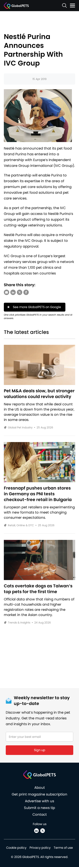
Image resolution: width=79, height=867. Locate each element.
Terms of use (63, 847)
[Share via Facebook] (26, 292)
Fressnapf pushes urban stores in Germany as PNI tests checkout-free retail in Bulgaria (38, 494)
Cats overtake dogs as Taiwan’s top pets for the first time (38, 589)
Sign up (39, 750)
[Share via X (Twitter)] (19, 292)
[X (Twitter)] (42, 830)
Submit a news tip (39, 807)
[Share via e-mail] (6, 292)
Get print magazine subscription (39, 794)
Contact (39, 814)
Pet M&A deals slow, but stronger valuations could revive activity (39, 394)
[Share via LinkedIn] (13, 292)
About (39, 787)
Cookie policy (16, 847)
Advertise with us (39, 801)
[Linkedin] (36, 830)
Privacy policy (40, 847)
